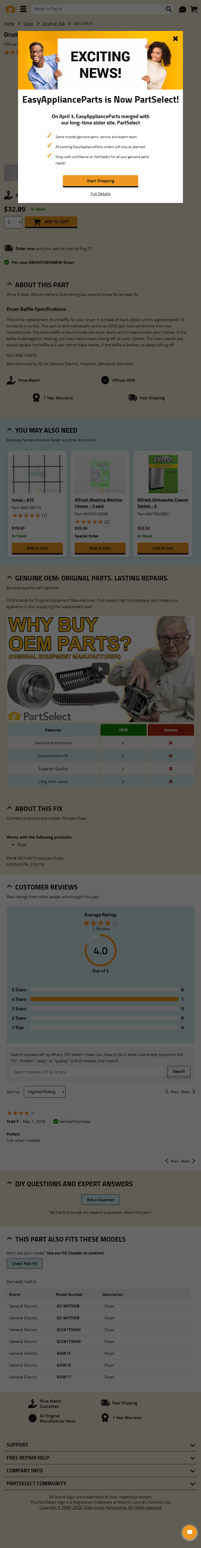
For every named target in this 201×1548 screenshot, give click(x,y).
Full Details (100, 193)
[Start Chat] (189, 1532)
